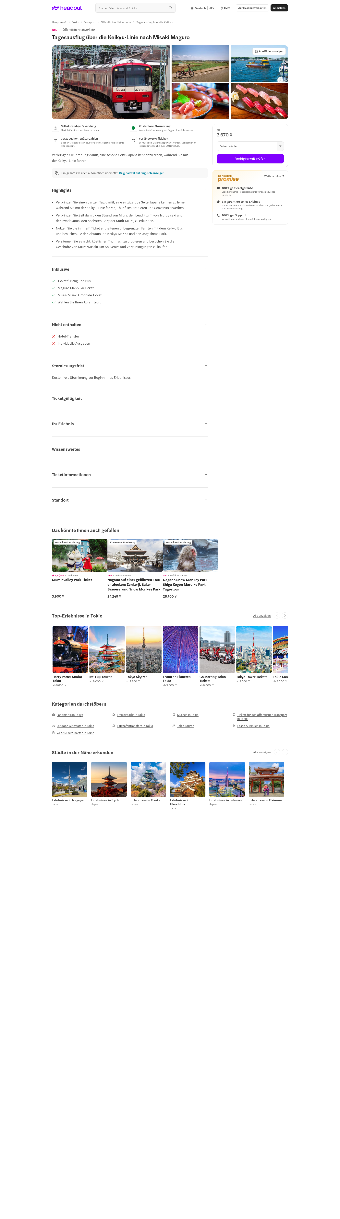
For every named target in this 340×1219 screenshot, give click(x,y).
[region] (79, 555)
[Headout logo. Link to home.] (67, 8)
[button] (111, 82)
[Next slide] (285, 615)
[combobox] (136, 7)
